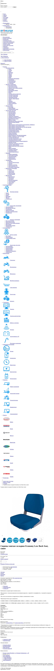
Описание (5, 586)
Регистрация (8, 26)
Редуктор (10, 104)
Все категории (6, 37)
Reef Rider (10, 72)
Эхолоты (10, 161)
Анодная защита (12, 112)
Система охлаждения (13, 95)
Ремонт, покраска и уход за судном (16, 136)
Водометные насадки (10, 208)
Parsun (9, 71)
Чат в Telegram (6, 655)
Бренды (5, 415)
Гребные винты (11, 102)
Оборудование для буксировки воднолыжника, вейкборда (21, 124)
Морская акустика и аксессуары (15, 121)
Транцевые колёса (12, 150)
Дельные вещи (11, 115)
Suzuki (9, 69)
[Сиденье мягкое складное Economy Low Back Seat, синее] (27, 535)
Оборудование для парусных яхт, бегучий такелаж (19, 127)
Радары (10, 169)
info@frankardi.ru (7, 660)
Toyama (10, 70)
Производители (6, 640)
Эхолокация (6, 47)
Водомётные (11, 79)
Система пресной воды (13, 137)
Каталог (5, 66)
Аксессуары (11, 182)
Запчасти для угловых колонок (15, 88)
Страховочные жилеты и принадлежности (17, 141)
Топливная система (12, 97)
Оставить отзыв (4, 554)
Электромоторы (12, 80)
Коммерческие (11, 157)
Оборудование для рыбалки (14, 128)
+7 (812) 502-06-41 (7, 59)
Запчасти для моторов (8, 43)
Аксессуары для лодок (8, 45)
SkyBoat (12, 449)
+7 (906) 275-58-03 (7, 61)
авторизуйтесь (9, 622)
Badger (11, 422)
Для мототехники (12, 156)
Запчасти (10, 183)
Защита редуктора (10, 210)
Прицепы (5, 46)
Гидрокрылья (9, 209)
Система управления (13, 96)
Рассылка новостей (7, 648)
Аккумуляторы (11, 111)
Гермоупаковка (11, 114)
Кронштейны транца (13, 90)
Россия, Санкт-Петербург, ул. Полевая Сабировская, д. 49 (16, 653)
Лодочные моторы (7, 40)
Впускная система (12, 85)
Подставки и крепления (13, 167)
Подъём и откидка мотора (11, 211)
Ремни (9, 92)
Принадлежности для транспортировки (17, 135)
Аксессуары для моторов (8, 41)
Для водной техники (13, 155)
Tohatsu (10, 75)
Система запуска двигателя (14, 93)
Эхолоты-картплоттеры (13, 162)
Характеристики (7, 587)
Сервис (4, 16)
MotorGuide (12, 442)
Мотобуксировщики (13, 180)
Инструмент (11, 89)
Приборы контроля (12, 134)
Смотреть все (9, 198)
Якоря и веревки (12, 148)
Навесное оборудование (13, 122)
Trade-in (5, 15)
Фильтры (10, 101)
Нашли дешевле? (4, 559)
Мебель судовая (11, 120)
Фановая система (12, 142)
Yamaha (10, 76)
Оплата (4, 19)
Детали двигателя (12, 103)
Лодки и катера (6, 44)
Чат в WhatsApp (6, 656)
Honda (9, 77)
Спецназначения (12, 159)
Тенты (9, 147)
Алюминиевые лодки (13, 109)
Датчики (10, 163)
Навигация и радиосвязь (8, 49)
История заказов (7, 646)
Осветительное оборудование (15, 129)
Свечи (9, 99)
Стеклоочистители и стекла (14, 140)
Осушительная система (13, 130)
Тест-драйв (5, 17)
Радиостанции (11, 174)
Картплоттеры (11, 173)
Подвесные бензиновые (13, 78)
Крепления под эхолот (13, 118)
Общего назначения (12, 154)
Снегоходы (10, 179)
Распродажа (5, 39)
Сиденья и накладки (13, 149)
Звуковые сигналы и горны (14, 117)
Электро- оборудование (13, 98)
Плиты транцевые (12, 133)
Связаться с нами (7, 639)
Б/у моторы (11, 83)
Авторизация (9, 28)
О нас (4, 13)
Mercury (10, 73)
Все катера (10, 106)
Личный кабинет (7, 645)
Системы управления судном (15, 138)
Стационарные (11, 82)
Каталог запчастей (7, 38)
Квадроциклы (11, 176)
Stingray (12, 456)
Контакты (5, 21)
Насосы (10, 123)
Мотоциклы (11, 177)
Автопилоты (11, 170)
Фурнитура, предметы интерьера (15, 143)
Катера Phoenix (11, 108)
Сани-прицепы (11, 181)
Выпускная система (12, 86)
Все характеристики (17, 578)
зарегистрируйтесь (19, 622)
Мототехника (6, 50)
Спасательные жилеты (13, 151)
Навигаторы (11, 172)
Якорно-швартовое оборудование (15, 146)
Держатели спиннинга (13, 116)
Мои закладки (6, 647)
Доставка (5, 18)
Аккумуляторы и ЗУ (13, 166)
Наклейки (10, 91)
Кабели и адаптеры (12, 164)
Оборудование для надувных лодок (16, 125)
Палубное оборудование (13, 131)
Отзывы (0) (5, 588)
